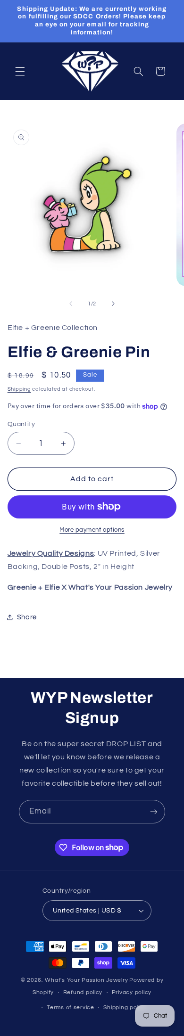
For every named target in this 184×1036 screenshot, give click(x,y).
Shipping (19, 389)
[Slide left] (70, 304)
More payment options (92, 530)
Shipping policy (124, 1007)
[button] (20, 71)
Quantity (21, 424)
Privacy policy (131, 992)
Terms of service (70, 1007)
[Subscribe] (154, 811)
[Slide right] (113, 304)
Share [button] (27, 617)
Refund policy (83, 992)
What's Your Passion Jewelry (86, 980)
